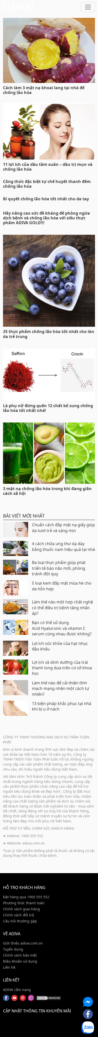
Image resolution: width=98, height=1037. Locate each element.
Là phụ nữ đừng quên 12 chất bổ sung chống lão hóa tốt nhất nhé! (48, 408)
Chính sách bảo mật (20, 955)
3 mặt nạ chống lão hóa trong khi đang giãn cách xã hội (47, 491)
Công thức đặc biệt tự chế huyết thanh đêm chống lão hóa (47, 184)
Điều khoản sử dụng (20, 961)
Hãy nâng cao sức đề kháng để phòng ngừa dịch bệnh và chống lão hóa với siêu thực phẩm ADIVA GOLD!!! (46, 217)
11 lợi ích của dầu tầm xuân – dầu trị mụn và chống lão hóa (47, 167)
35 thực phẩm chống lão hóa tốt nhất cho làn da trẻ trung (48, 334)
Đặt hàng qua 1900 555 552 (26, 896)
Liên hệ (9, 967)
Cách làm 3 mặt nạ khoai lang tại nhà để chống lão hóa (43, 90)
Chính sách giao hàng (21, 909)
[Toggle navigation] (88, 7)
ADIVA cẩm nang (17, 989)
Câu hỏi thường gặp (20, 921)
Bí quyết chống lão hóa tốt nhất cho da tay (46, 199)
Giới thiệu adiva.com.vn (23, 943)
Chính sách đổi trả (18, 915)
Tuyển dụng (13, 949)
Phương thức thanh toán (23, 903)
